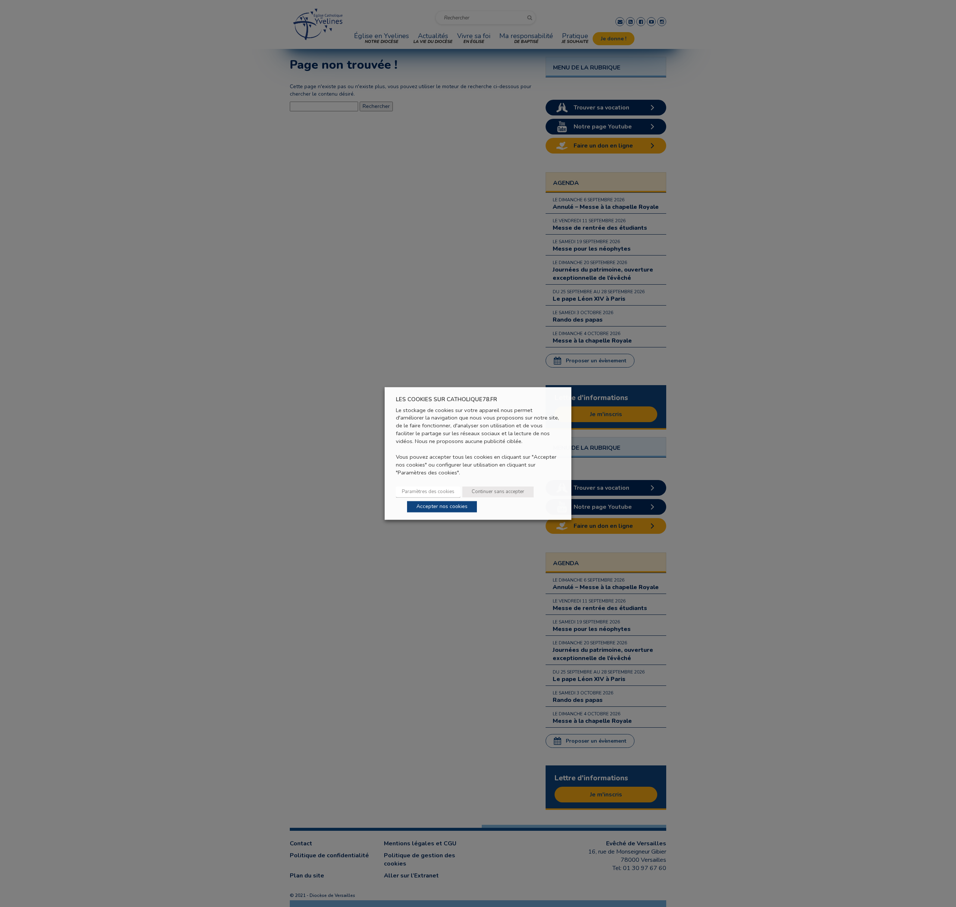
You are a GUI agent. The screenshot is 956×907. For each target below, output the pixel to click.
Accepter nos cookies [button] (442, 506)
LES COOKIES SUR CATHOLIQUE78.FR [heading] (446, 399)
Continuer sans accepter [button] (498, 492)
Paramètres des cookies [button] (428, 492)
